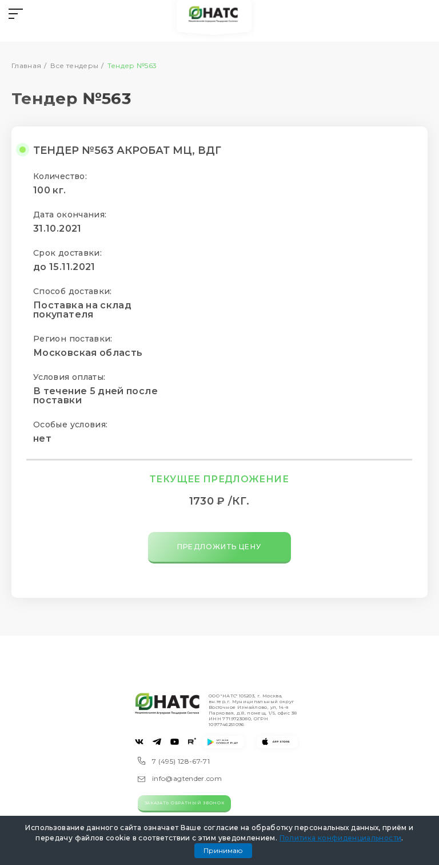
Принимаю (223, 850)
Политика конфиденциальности (341, 838)
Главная (26, 65)
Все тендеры (74, 65)
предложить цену (219, 546)
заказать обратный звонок (185, 803)
